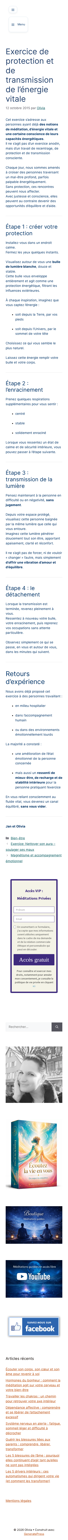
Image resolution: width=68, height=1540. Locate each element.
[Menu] (13, 9)
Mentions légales (18, 1501)
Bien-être (18, 838)
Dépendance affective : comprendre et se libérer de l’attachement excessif (33, 1412)
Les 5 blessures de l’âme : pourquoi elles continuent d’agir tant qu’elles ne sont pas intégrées (32, 1460)
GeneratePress (34, 1534)
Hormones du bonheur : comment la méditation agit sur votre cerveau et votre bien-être (33, 1385)
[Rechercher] (57, 1026)
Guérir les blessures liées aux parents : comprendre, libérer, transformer (28, 1444)
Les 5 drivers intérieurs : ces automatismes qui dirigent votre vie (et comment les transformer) (32, 1476)
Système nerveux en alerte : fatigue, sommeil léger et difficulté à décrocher (33, 1428)
